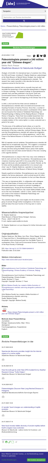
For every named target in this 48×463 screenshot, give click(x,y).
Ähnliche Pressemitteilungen (24, 47)
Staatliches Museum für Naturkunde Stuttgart (22, 67)
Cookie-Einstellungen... (10, 460)
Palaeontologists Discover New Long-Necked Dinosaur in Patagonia (22, 389)
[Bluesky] (41, 56)
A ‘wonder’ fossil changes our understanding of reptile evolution (21, 408)
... (26, 277)
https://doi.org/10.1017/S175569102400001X (19, 248)
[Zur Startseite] (24, 6)
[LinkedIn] (45, 56)
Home (3, 26)
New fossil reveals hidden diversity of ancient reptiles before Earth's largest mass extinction (23, 426)
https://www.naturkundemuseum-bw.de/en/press (17, 259)
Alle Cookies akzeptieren (36, 460)
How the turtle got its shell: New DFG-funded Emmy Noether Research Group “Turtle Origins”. (24, 371)
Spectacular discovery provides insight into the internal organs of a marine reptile (21, 352)
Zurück (5, 43)
